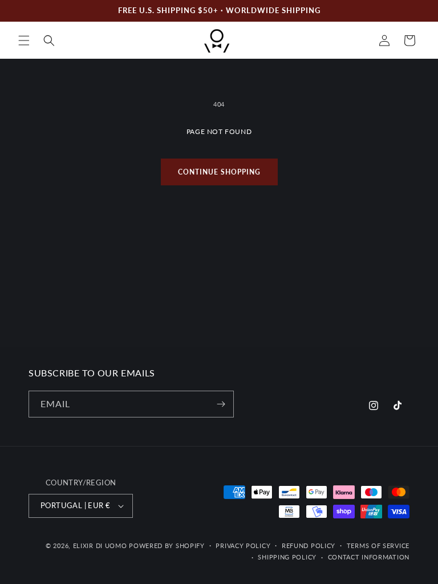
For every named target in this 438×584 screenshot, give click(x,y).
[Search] (49, 40)
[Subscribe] (220, 404)
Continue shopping (219, 172)
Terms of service (378, 545)
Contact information (368, 557)
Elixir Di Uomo (100, 545)
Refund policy (308, 545)
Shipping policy (287, 557)
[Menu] (23, 40)
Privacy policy (243, 545)
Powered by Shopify (167, 545)
